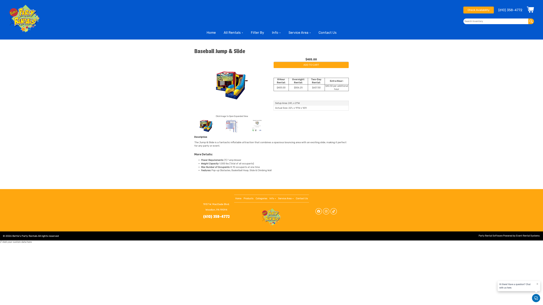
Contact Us (328, 33)
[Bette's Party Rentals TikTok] (333, 211)
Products (248, 198)
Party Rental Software (491, 235)
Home (211, 33)
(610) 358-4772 (216, 216)
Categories (261, 198)
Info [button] (275, 33)
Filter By (257, 33)
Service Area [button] (298, 33)
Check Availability (479, 10)
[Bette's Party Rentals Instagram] (326, 211)
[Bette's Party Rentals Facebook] (318, 211)
